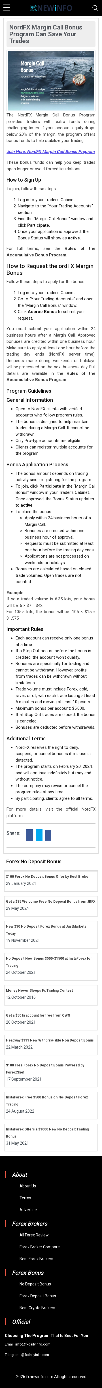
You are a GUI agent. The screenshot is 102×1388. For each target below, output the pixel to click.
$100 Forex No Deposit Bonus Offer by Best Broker (48, 877)
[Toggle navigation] (95, 7)
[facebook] (29, 835)
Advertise (28, 1210)
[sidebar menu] (6, 7)
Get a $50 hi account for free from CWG (38, 1015)
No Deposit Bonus (35, 1284)
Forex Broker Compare (40, 1247)
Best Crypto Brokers (37, 1308)
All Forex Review (34, 1235)
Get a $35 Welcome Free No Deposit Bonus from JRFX (50, 902)
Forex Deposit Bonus (38, 1296)
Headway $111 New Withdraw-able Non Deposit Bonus (50, 1040)
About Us (28, 1186)
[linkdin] (48, 835)
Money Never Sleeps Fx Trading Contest (39, 990)
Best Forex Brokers (36, 1259)
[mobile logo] (51, 8)
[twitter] (39, 835)
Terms (25, 1198)
